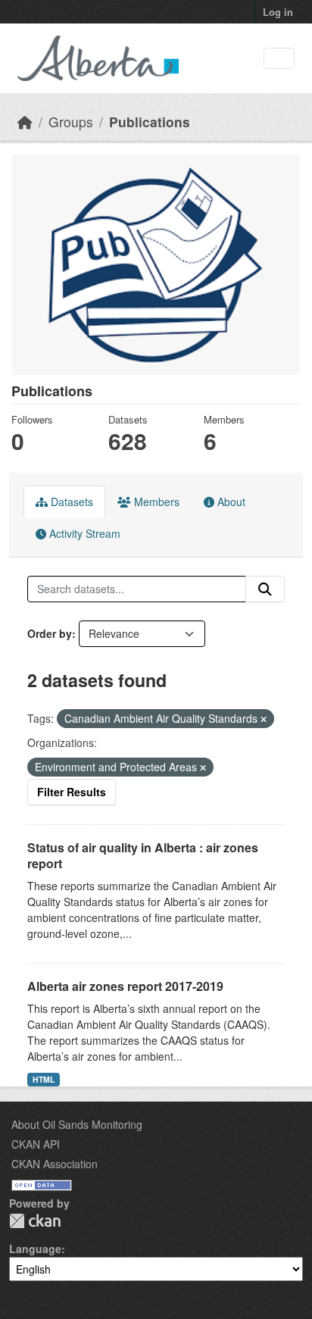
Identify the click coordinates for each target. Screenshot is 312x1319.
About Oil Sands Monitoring (76, 1124)
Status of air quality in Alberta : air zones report (142, 855)
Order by (49, 633)
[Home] (25, 121)
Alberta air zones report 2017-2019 (125, 986)
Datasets (70, 501)
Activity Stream (83, 533)
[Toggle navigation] (279, 59)
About (229, 501)
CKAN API (35, 1144)
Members (155, 501)
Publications (149, 121)
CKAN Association (54, 1163)
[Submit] (265, 589)
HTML (44, 1079)
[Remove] (264, 719)
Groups (70, 121)
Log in (278, 12)
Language (35, 1248)
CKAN (35, 1221)
